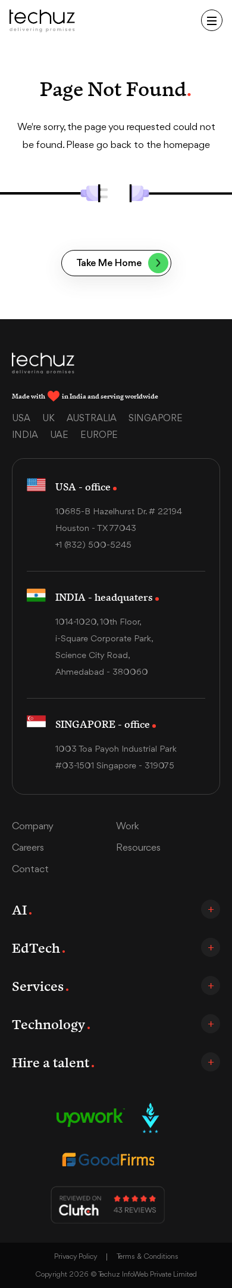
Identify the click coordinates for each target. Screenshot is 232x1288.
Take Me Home (109, 263)
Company (33, 826)
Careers (28, 848)
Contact (30, 869)
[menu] (211, 20)
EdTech (36, 947)
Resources (138, 848)
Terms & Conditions (147, 1257)
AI (19, 909)
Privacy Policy (76, 1257)
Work (127, 826)
